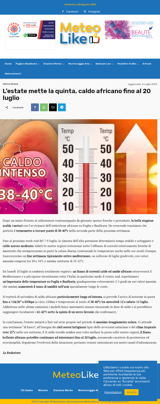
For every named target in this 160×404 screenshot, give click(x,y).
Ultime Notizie (10, 84)
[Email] (53, 107)
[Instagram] (85, 12)
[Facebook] (63, 12)
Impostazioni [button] (113, 392)
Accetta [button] (131, 392)
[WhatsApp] (44, 107)
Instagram (94, 11)
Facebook (72, 11)
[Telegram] (62, 107)
